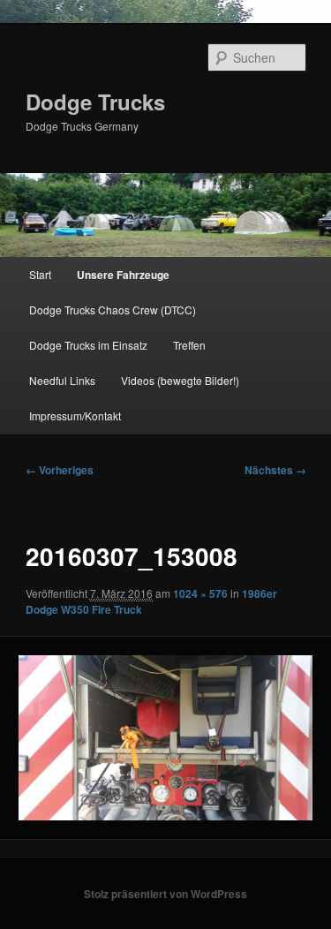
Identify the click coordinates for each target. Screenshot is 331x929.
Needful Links (62, 380)
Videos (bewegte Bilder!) (180, 380)
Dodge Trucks (95, 102)
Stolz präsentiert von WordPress (165, 894)
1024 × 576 (200, 593)
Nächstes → (275, 470)
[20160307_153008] (165, 737)
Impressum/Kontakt (75, 415)
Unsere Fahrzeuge (123, 275)
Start (40, 274)
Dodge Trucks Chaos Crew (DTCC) (112, 309)
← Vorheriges (60, 470)
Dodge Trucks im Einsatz (88, 344)
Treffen (189, 344)
